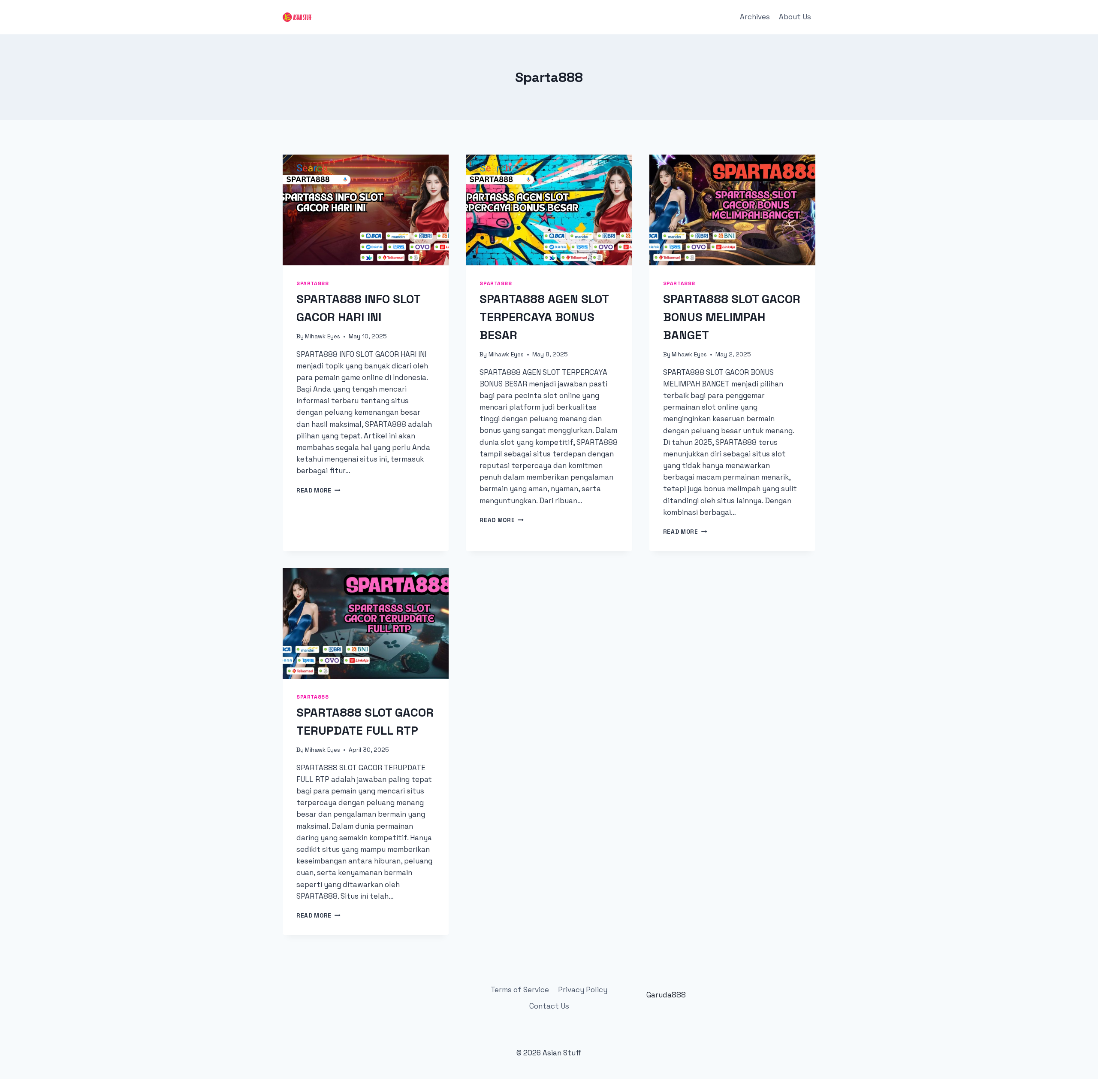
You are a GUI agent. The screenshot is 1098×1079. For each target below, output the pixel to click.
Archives (755, 16)
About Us (795, 16)
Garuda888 (666, 995)
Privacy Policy (582, 989)
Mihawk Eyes (322, 336)
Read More (318, 490)
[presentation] (366, 210)
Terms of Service (520, 989)
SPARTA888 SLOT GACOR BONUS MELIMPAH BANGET (731, 317)
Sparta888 (312, 283)
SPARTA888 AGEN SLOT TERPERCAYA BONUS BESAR (544, 317)
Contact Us (549, 1006)
